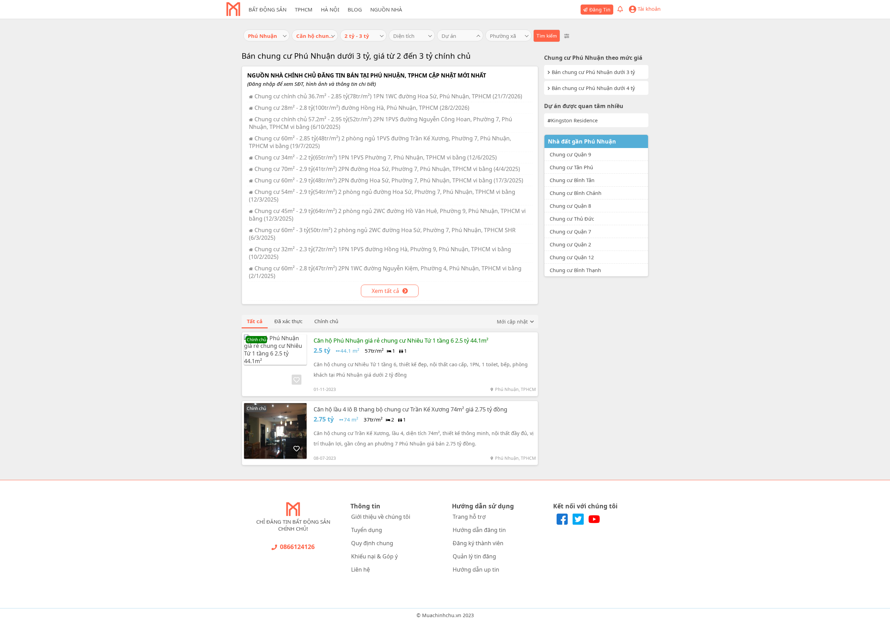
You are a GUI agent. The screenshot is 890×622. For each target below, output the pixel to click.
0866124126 (297, 546)
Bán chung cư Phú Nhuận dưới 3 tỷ (593, 71)
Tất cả (254, 321)
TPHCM (304, 9)
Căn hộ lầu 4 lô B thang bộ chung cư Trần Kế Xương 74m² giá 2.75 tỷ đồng (410, 409)
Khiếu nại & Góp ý (374, 556)
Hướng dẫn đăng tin (479, 530)
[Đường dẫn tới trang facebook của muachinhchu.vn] (563, 522)
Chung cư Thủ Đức (572, 218)
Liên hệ (360, 569)
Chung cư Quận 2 (570, 244)
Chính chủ (326, 321)
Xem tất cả (386, 291)
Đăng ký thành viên (478, 543)
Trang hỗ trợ (469, 517)
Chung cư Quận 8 (570, 205)
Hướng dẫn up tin (476, 569)
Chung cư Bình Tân (572, 180)
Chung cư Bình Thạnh (575, 270)
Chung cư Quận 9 (570, 154)
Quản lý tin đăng (474, 556)
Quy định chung (372, 543)
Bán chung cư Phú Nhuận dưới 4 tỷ (593, 87)
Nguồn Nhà (386, 9)
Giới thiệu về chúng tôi (380, 517)
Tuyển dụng (366, 530)
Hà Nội (330, 9)
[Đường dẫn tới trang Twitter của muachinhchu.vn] (579, 522)
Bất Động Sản (267, 9)
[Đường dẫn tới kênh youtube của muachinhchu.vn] (594, 522)
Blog (355, 9)
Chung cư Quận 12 (572, 257)
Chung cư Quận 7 (570, 231)
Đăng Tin (599, 9)
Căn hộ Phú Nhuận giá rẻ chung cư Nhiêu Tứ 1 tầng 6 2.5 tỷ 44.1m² (401, 340)
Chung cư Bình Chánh (575, 192)
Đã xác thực (288, 321)
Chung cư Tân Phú (571, 167)
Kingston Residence (574, 120)
